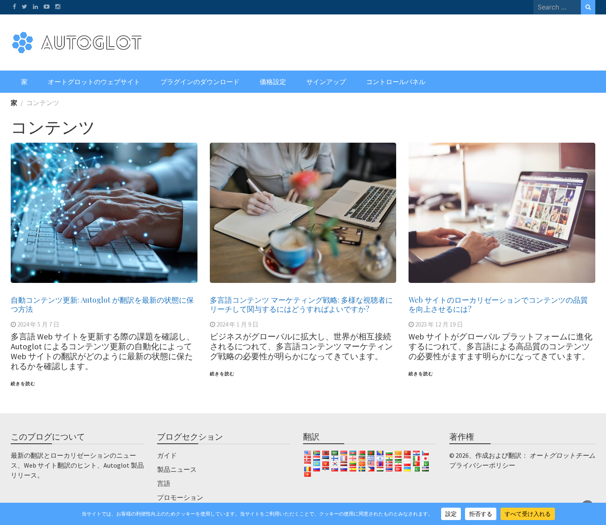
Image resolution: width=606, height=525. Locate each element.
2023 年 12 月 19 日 (439, 324)
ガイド (167, 455)
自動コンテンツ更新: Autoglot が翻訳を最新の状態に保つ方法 (102, 304)
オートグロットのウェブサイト (94, 82)
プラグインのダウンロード (200, 82)
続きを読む (23, 383)
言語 (163, 483)
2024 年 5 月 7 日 (38, 324)
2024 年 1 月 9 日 (237, 324)
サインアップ (326, 82)
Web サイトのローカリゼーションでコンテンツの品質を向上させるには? (498, 304)
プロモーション (180, 497)
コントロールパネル (395, 82)
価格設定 (273, 82)
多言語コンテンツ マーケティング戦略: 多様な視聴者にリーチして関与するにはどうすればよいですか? (301, 304)
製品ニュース (177, 469)
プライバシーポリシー (482, 465)
